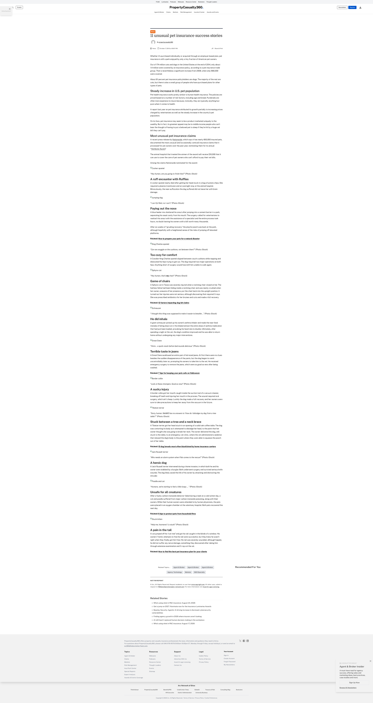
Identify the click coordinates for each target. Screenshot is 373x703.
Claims (126, 659)
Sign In (226, 655)
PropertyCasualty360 (151, 689)
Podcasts (173, 2)
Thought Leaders (211, 2)
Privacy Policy (204, 662)
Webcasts (181, 2)
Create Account (229, 658)
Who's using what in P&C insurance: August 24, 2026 (174, 603)
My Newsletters (229, 665)
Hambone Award (158, 149)
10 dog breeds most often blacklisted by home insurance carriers (187, 446)
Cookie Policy (203, 656)
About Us (177, 656)
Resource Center (191, 2)
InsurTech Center (130, 668)
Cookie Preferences (211, 698)
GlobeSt (197, 689)
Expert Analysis (129, 674)
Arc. (168, 698)
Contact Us (178, 665)
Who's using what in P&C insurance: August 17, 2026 (174, 623)
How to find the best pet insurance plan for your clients (182, 551)
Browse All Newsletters (348, 688)
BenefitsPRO (167, 689)
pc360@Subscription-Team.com (135, 646)
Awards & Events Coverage (133, 677)
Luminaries (165, 2)
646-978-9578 (169, 643)
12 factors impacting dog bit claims (173, 303)
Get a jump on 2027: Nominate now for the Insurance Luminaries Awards (182, 606)
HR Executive (170, 692)
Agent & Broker (129, 656)
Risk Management (130, 665)
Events (19, 7)
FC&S (158, 2)
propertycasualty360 (166, 42)
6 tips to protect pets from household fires (177, 514)
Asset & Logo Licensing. (211, 587)
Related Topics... (164, 567)
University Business (201, 692)
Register (352, 7)
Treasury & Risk (210, 689)
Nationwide (177, 139)
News (153, 31)
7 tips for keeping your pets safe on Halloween (179, 373)
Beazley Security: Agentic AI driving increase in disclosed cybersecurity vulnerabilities (181, 611)
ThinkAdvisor (135, 689)
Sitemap (152, 671)
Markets (127, 662)
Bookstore (201, 2)
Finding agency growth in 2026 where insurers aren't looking (178, 616)
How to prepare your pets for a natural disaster (179, 238)
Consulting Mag (225, 689)
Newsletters (342, 7)
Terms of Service (205, 659)
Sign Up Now (354, 683)
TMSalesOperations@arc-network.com (171, 587)
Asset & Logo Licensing (182, 662)
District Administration (185, 692)
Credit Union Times (183, 689)
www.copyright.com (198, 584)
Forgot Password (229, 661)
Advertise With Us (180, 659)
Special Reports (129, 671)
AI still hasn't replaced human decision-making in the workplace (179, 620)
